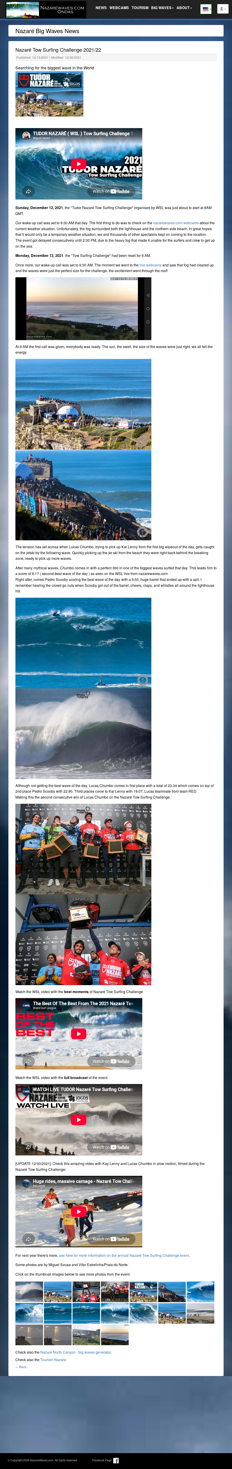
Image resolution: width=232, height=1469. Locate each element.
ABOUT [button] (183, 7)
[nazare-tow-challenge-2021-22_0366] (58, 1291)
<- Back (20, 1366)
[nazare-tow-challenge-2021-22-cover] (144, 1291)
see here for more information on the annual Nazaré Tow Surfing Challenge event (124, 1255)
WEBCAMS (119, 7)
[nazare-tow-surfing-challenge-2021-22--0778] (86, 1334)
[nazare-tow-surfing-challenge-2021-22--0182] (200, 1291)
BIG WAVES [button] (161, 7)
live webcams (151, 265)
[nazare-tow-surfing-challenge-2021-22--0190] (29, 1312)
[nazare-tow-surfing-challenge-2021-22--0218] (58, 1312)
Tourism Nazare (53, 1359)
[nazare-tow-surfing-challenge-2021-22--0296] (144, 1312)
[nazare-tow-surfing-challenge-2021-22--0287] (115, 1312)
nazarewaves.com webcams (176, 222)
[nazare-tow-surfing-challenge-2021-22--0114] (172, 1291)
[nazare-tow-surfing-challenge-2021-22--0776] (29, 1334)
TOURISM (140, 7)
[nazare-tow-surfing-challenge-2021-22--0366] (172, 1312)
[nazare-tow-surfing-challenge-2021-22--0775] (200, 1312)
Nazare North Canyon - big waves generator (75, 1352)
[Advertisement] (116, 1411)
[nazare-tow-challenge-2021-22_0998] (86, 1291)
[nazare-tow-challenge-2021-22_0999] (115, 1291)
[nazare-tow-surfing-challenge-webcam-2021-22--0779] (115, 1334)
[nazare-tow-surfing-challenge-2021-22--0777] (58, 1334)
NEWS (101, 7)
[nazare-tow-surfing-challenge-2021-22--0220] (86, 1312)
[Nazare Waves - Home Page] (47, 9)
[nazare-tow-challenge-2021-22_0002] (29, 1291)
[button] (223, 9)
